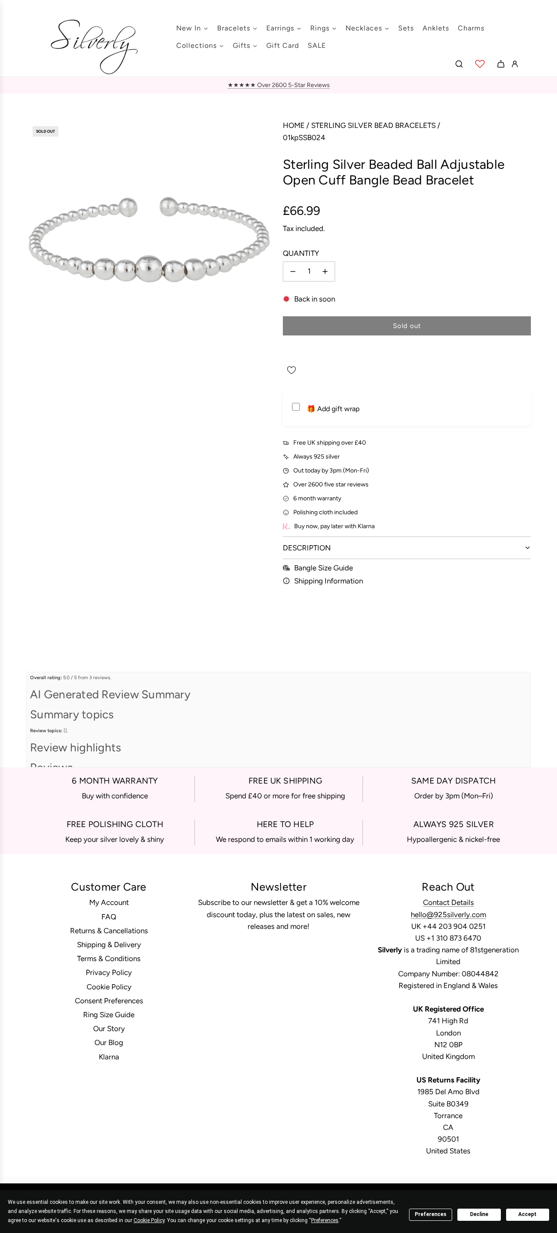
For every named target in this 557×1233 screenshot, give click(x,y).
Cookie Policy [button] (149, 1220)
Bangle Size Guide (323, 567)
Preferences (430, 1214)
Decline (479, 1214)
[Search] (459, 64)
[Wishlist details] (480, 64)
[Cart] (500, 64)
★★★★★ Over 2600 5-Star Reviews (279, 85)
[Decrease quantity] (292, 271)
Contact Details (448, 902)
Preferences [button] (325, 1220)
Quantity (301, 253)
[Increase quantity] (325, 271)
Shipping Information (328, 580)
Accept (527, 1214)
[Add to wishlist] (291, 370)
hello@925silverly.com (448, 914)
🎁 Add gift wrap (333, 409)
